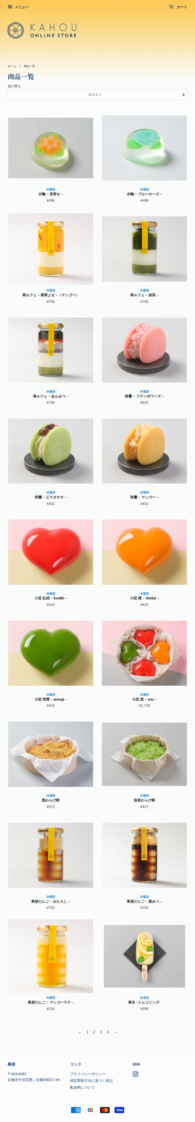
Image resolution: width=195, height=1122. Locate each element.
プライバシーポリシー (88, 1074)
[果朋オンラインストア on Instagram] (135, 1075)
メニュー (21, 7)
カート (181, 7)
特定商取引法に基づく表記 (91, 1081)
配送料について (82, 1087)
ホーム (12, 66)
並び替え (14, 86)
